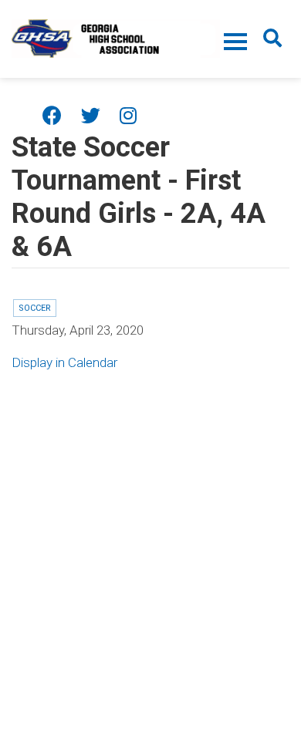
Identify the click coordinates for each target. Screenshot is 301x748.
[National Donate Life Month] (116, 37)
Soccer (35, 308)
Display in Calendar (64, 362)
